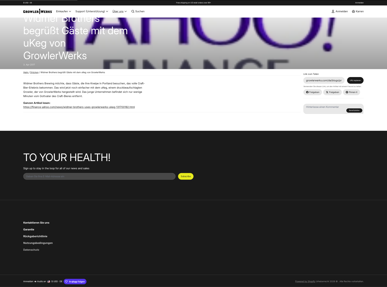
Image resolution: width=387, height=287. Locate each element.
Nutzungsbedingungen (38, 242)
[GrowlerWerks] (37, 11)
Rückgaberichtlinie (35, 236)
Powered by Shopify (305, 281)
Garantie (28, 229)
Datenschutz (31, 249)
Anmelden (359, 3)
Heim (26, 72)
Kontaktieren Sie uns (36, 222)
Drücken (34, 72)
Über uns (118, 11)
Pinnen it (353, 92)
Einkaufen (62, 11)
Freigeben (314, 92)
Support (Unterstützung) (90, 11)
